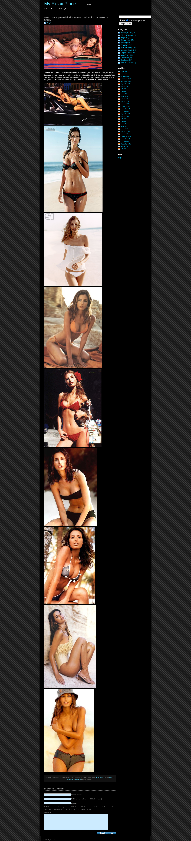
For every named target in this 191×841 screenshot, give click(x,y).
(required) (76, 795)
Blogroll (123, 38)
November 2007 (126, 109)
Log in (120, 158)
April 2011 (124, 71)
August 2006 (125, 146)
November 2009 (126, 81)
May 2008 (124, 94)
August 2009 (125, 86)
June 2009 (124, 91)
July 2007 (124, 119)
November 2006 (126, 139)
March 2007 (124, 129)
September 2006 (126, 144)
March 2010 (124, 74)
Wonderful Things (126, 63)
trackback (78, 779)
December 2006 (126, 136)
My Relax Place (60, 3)
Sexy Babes (50, 23)
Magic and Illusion (126, 53)
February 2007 (125, 131)
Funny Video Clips (127, 48)
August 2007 (125, 116)
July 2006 (124, 149)
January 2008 (125, 104)
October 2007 (125, 111)
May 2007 (124, 124)
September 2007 (126, 114)
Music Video (125, 58)
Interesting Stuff (126, 50)
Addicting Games (126, 32)
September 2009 (126, 84)
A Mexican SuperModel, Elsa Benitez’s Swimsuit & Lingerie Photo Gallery (76, 18)
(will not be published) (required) (86, 799)
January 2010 (125, 76)
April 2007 (124, 126)
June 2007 (124, 121)
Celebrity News (125, 40)
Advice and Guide (126, 35)
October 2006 (125, 141)
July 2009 (124, 89)
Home (89, 4)
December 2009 (126, 79)
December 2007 (126, 106)
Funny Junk (124, 45)
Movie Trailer (125, 55)
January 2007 (125, 134)
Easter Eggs (124, 42)
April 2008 (124, 96)
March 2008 (124, 99)
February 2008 (125, 101)
